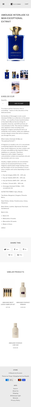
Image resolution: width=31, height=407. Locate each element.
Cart (26, 4)
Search (15, 388)
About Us (15, 391)
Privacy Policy (15, 400)
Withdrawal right (15, 395)
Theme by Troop (7, 376)
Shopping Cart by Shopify (21, 376)
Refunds (15, 398)
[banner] (15, 4)
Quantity (3, 100)
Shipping (15, 393)
